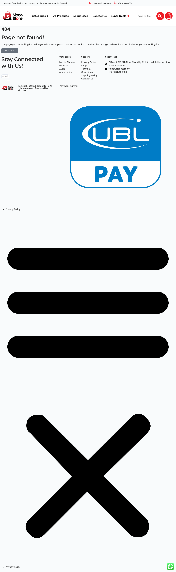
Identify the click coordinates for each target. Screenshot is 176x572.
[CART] (169, 16)
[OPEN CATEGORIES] (47, 16)
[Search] (160, 16)
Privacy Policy (13, 209)
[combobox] (145, 16)
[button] (88, 388)
